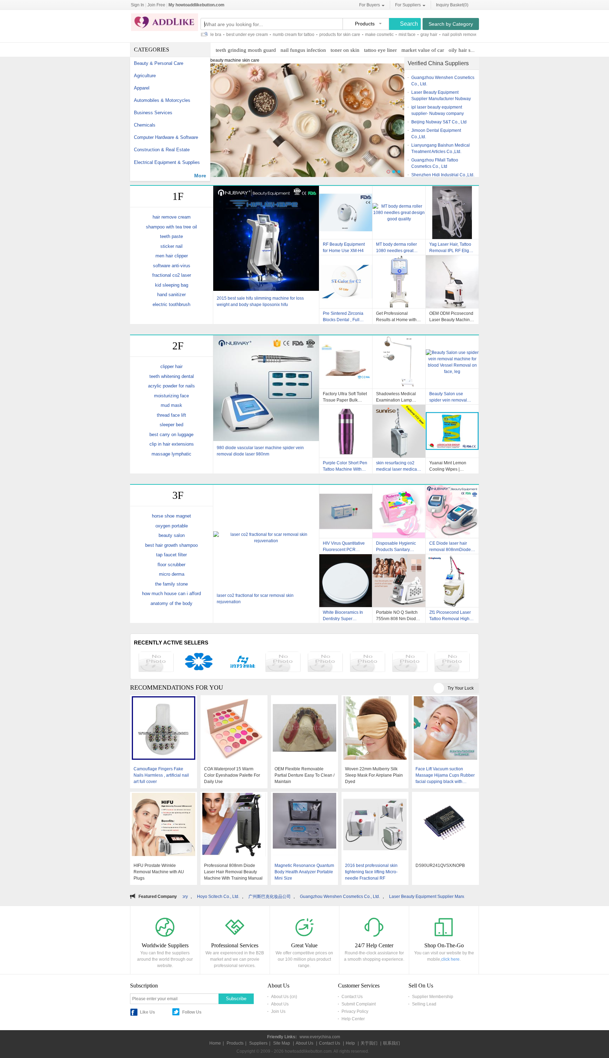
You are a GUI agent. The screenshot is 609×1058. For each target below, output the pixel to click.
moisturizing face (171, 395)
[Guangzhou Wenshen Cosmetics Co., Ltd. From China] (325, 663)
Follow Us (192, 1012)
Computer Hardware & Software (166, 137)
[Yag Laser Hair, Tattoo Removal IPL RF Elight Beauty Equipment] (452, 212)
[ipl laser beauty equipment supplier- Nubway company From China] (409, 663)
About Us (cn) (284, 996)
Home (215, 1043)
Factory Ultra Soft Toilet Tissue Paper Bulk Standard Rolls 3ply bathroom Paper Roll (345, 397)
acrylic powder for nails (171, 386)
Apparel (141, 88)
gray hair (392, 34)
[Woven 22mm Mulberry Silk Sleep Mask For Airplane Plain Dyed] (375, 728)
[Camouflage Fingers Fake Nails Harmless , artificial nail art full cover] (163, 728)
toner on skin (345, 50)
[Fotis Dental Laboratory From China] (198, 663)
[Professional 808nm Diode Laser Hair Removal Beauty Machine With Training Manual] (234, 825)
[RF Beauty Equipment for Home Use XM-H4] (346, 212)
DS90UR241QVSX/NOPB (440, 865)
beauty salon (172, 535)
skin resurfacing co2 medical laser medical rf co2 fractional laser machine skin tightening (399, 466)
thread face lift (171, 415)
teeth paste (171, 236)
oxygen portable (171, 525)
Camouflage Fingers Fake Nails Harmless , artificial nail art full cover (161, 775)
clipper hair (171, 366)
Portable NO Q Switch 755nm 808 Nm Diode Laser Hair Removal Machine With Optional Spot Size (397, 615)
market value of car (422, 50)
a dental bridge (468, 34)
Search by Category (451, 24)
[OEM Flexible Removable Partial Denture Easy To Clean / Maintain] (304, 728)
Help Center (353, 1018)
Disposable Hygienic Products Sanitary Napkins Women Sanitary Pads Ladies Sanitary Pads (396, 546)
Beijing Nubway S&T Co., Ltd (439, 122)
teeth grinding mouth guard (246, 50)
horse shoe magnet (171, 516)
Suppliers (258, 1043)
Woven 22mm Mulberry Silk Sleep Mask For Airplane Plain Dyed (374, 775)
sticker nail (171, 246)
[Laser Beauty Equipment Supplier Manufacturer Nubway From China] (367, 663)
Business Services (153, 112)
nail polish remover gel (427, 34)
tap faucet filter (171, 554)
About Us (280, 1004)
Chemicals (144, 125)
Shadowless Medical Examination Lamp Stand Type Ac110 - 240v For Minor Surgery (398, 397)
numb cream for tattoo (257, 34)
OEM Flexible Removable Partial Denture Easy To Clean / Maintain (304, 775)
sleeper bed (171, 424)
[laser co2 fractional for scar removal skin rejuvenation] (266, 538)
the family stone (171, 584)
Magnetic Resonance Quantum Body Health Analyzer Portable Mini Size (304, 872)
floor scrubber (171, 564)
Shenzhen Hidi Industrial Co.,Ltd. (442, 174)
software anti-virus (171, 265)
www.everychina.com (320, 1036)
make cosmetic (342, 34)
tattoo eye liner (380, 50)
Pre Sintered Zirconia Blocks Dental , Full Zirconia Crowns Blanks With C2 (345, 316)
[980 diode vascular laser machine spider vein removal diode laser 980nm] (266, 389)
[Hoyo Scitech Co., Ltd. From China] (240, 663)
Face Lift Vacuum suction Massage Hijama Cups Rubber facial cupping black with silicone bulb (445, 775)
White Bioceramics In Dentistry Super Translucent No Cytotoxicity (343, 615)
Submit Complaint (359, 1004)
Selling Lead (424, 1004)
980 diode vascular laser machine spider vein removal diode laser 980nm (260, 451)
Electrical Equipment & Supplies (167, 162)
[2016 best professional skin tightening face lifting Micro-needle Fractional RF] (375, 825)
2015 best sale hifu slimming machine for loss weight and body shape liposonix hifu (260, 301)
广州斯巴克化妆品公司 (198, 896)
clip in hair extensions (171, 444)
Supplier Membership (432, 996)
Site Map (281, 1043)
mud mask (171, 405)
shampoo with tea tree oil (171, 227)
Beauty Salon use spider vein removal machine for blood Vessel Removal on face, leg (448, 397)
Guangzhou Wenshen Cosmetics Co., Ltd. (268, 896)
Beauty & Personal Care (158, 63)
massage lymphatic (171, 454)
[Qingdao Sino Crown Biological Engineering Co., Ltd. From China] (156, 663)
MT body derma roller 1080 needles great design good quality (396, 247)
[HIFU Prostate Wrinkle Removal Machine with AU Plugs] (163, 825)
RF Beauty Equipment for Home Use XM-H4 (344, 247)
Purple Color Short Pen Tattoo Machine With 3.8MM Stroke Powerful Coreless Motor (345, 466)
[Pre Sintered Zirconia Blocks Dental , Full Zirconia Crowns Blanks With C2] (346, 281)
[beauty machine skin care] (307, 123)
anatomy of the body (171, 603)
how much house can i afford (171, 593)
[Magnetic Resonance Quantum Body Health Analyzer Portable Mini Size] (304, 825)
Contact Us (352, 996)
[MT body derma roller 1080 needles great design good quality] (399, 212)
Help (350, 1043)
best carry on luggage (171, 434)
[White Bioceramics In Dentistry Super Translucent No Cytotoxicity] (346, 580)
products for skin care (303, 34)
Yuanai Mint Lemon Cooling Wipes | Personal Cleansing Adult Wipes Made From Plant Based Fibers (452, 466)
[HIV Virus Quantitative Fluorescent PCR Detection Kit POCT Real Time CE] (346, 511)
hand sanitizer (171, 294)
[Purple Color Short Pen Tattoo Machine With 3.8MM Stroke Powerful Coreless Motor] (346, 431)
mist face (370, 34)
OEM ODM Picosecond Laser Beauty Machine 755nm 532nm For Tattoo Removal (451, 316)
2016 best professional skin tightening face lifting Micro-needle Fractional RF (371, 872)
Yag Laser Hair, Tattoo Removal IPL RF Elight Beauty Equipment (451, 247)
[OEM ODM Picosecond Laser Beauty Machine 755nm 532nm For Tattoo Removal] (452, 281)
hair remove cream (172, 217)
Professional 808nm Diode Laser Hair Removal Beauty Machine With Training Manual (233, 872)
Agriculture (145, 75)
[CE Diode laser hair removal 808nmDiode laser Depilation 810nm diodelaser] (452, 511)
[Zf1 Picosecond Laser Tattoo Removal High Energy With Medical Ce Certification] (452, 580)
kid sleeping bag (171, 285)
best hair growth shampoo (171, 545)
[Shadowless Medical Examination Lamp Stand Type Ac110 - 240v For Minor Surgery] (399, 362)
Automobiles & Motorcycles (162, 100)
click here (450, 959)
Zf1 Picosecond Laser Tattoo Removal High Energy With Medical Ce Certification (450, 615)
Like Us (147, 1012)
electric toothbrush (171, 304)
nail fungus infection (303, 50)
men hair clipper (171, 255)
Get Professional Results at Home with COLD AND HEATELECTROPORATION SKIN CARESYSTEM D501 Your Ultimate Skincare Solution (399, 316)
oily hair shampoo (468, 50)
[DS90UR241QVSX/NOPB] (445, 825)
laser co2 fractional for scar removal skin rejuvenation (255, 598)
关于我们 (369, 1043)
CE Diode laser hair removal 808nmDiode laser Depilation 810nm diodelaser (451, 546)
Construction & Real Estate (162, 149)
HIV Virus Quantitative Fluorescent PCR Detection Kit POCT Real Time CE (344, 546)
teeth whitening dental (171, 376)
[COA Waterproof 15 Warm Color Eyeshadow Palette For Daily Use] (234, 728)
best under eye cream (210, 34)
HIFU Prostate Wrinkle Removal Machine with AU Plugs (159, 872)
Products (235, 1043)
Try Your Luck (461, 688)
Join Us (278, 1011)
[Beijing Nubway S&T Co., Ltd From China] (452, 663)
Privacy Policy (355, 1011)
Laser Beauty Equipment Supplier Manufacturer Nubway (371, 896)
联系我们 (391, 1043)
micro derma (171, 574)
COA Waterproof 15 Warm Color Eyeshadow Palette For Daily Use (232, 775)
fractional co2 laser (171, 275)
